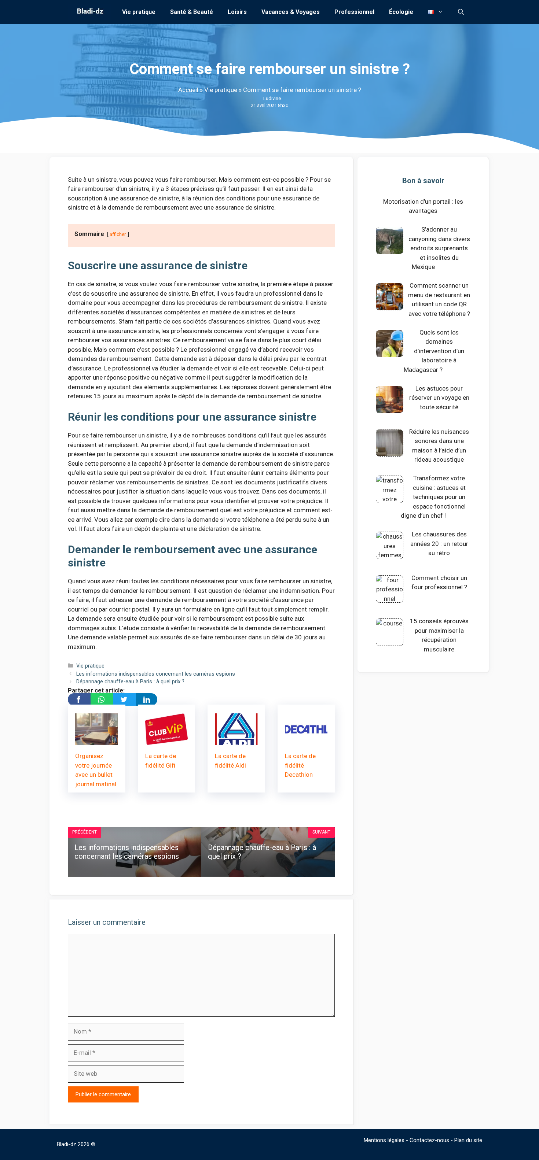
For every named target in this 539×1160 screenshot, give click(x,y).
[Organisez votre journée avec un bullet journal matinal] (96, 740)
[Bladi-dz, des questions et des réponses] (89, 12)
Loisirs (237, 11)
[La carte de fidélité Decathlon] (306, 740)
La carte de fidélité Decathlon (300, 765)
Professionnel (354, 11)
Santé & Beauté (191, 11)
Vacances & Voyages (290, 11)
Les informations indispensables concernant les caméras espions (155, 674)
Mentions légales (384, 1140)
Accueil (188, 89)
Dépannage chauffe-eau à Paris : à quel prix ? (130, 682)
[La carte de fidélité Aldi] (236, 740)
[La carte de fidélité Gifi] (166, 740)
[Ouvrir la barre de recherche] (461, 12)
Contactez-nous (429, 1140)
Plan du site (468, 1140)
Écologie (401, 11)
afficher (118, 234)
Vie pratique (138, 11)
